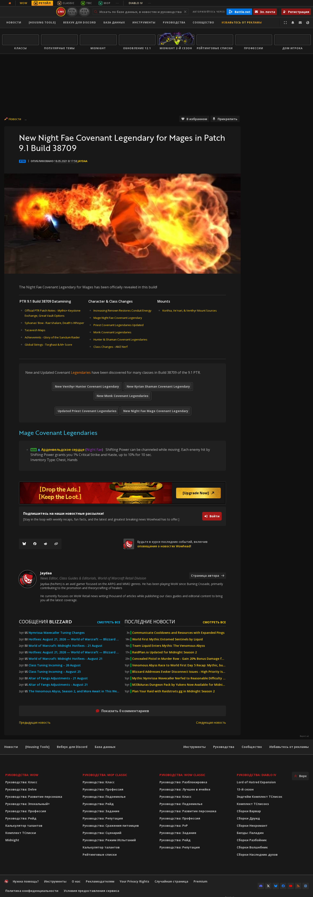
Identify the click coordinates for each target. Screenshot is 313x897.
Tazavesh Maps (35, 330)
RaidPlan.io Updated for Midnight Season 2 (164, 652)
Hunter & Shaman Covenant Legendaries (120, 339)
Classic (69, 3)
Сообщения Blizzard (45, 621)
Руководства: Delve (21, 789)
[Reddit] (45, 544)
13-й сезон (245, 789)
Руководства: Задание (101, 811)
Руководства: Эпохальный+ (27, 804)
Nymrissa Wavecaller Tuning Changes (57, 633)
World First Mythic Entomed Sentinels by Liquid (167, 639)
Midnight (12, 840)
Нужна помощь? (26, 881)
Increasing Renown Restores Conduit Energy (122, 310)
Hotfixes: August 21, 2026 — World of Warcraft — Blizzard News (74, 639)
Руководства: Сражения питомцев (111, 826)
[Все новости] (9, 3)
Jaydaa (82, 161)
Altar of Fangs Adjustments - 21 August (58, 678)
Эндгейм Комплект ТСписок (259, 797)
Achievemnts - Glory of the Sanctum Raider (52, 337)
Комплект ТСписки (20, 833)
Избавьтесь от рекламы (242, 22)
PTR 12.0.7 (84, 11)
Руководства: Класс (21, 782)
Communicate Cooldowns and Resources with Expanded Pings (178, 633)
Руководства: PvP (173, 826)
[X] (268, 886)
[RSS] (298, 886)
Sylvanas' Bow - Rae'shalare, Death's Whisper (54, 323)
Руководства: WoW (21, 775)
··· (117, 3)
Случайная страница (171, 881)
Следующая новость (211, 722)
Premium (200, 881)
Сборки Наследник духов (257, 854)
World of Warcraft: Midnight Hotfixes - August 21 (65, 659)
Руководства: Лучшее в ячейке (184, 789)
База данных (114, 22)
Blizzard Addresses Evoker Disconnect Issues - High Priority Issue (179, 672)
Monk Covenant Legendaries (112, 332)
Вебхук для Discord (79, 22)
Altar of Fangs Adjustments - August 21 (58, 685)
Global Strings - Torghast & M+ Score (48, 344)
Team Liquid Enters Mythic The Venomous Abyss (168, 646)
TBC (89, 3)
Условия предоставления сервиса (91, 891)
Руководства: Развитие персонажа (33, 797)
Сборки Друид (248, 818)
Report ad (304, 736)
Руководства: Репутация (103, 818)
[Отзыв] (300, 22)
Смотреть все (108, 622)
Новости (13, 22)
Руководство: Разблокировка (183, 782)
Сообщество (203, 22)
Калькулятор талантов (23, 826)
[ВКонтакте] (305, 886)
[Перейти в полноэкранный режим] (285, 22)
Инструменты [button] (143, 22)
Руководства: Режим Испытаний (109, 840)
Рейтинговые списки (100, 854)
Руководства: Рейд (20, 818)
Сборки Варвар (249, 811)
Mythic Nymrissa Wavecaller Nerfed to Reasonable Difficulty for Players (179, 678)
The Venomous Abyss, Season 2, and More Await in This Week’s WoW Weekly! (74, 691)
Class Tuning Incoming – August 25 (55, 672)
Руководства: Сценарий (102, 833)
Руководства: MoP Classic (105, 775)
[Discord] (261, 886)
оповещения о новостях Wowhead (163, 546)
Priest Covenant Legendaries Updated (118, 325)
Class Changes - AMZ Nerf (110, 347)
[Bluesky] (24, 544)
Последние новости (150, 621)
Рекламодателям (100, 881)
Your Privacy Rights (134, 881)
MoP (107, 3)
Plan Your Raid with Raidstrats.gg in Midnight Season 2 (173, 691)
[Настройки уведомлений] (293, 22)
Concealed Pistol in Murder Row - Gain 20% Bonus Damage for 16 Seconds (179, 659)
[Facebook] (35, 544)
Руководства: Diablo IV (256, 775)
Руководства (174, 22)
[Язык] (307, 22)
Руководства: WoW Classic (182, 775)
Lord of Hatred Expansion (256, 782)
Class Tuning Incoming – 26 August (55, 665)
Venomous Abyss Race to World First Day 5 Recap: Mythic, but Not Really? (179, 665)
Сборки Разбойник (252, 840)
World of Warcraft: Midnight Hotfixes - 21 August (65, 646)
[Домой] (28, 11)
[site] (128, 544)
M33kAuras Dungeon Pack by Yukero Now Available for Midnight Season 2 (179, 685)
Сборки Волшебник (252, 847)
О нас (76, 881)
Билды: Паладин (250, 833)
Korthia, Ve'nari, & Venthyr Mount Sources (189, 310)
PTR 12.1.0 (72, 11)
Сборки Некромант (252, 826)
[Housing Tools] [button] (42, 22)
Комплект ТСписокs (253, 804)
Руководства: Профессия (25, 811)
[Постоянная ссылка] (56, 544)
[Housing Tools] (37, 747)
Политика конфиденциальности (31, 891)
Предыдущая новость (34, 722)
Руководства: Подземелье (104, 797)
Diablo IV (140, 3)
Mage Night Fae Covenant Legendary (117, 318)
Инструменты (194, 747)
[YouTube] (290, 886)
